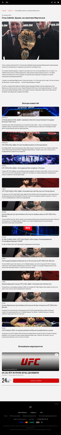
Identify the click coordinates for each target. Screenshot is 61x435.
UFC (7, 2)
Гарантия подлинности (20, 419)
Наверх (56, 404)
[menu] (2, 2)
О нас (5, 416)
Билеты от (36, 381)
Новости (33, 412)
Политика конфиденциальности (48, 416)
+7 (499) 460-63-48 (42, 419)
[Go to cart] (58, 2)
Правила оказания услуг (29, 416)
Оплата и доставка (15, 416)
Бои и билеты (22, 412)
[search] (55, 2)
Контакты (31, 419)
